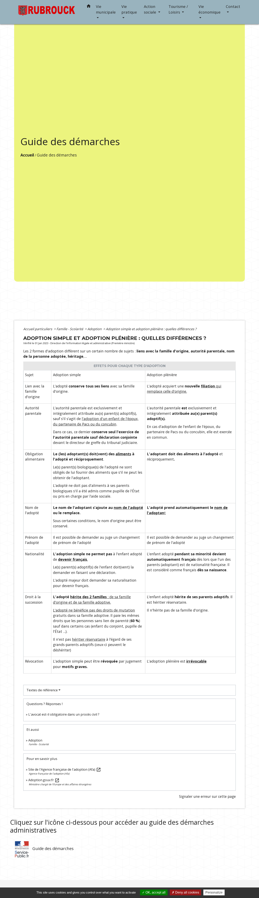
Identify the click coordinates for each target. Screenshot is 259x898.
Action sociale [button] (150, 9)
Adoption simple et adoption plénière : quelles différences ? (151, 329)
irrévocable (196, 661)
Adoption (94, 329)
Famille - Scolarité (70, 329)
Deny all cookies (186, 892)
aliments (123, 453)
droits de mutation (119, 610)
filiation (208, 386)
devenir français (72, 559)
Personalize (214, 892)
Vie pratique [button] (129, 9)
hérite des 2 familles (88, 596)
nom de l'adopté (128, 507)
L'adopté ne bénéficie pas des (78, 610)
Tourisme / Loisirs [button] (178, 9)
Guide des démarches (57, 155)
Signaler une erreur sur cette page (207, 796)
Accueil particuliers (38, 329)
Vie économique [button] (209, 9)
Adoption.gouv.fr (43, 780)
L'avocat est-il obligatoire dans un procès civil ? (63, 714)
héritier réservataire (88, 639)
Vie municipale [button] (106, 9)
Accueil (27, 155)
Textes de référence (42, 690)
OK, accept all (155, 892)
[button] (88, 7)
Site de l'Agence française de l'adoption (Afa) (64, 769)
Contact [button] (233, 6)
